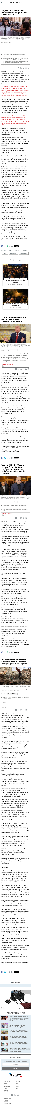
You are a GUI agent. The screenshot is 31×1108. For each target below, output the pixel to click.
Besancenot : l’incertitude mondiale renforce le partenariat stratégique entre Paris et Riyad (20, 1050)
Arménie (10, 250)
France (5, 1084)
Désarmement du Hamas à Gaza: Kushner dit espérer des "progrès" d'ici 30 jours (14, 661)
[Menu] (1, 2)
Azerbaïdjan (17, 250)
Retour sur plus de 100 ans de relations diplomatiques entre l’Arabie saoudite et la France (18, 1037)
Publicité (6, 1101)
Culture (6, 1091)
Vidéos (17, 1089)
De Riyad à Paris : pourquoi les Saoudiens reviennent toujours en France (19, 1031)
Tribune (17, 1084)
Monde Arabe (7, 1081)
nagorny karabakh (13, 253)
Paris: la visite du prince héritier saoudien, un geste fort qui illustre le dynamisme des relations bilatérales (19, 1019)
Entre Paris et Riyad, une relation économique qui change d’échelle (19, 1043)
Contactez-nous (7, 1099)
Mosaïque (18, 1086)
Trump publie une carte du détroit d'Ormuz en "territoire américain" (14, 319)
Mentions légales (7, 1103)
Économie (6, 1089)
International (7, 1086)
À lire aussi (15, 260)
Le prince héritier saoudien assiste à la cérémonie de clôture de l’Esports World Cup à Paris (19, 1025)
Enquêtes (18, 1081)
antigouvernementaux (23, 253)
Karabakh (5, 253)
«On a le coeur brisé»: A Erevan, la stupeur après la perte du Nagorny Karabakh (15, 280)
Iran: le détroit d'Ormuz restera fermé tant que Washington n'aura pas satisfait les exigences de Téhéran (13, 469)
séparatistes (25, 250)
